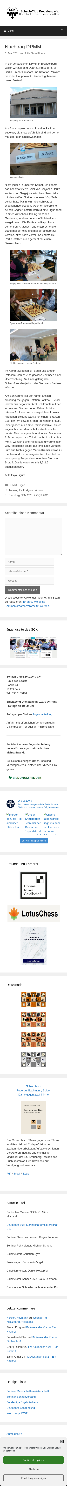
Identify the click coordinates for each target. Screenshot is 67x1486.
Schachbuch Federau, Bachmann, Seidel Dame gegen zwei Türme (33, 1090)
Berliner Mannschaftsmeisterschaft (28, 1391)
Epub (26, 1173)
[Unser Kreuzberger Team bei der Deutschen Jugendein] (33, 824)
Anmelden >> (15, 1433)
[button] (62, 1441)
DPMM (13, 485)
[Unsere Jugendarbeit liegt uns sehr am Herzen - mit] (52, 824)
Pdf (9, 1173)
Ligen (22, 485)
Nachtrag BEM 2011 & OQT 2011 (29, 495)
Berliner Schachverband (21, 1396)
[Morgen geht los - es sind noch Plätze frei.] (15, 824)
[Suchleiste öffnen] (62, 31)
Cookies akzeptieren (33, 1460)
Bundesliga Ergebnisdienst (23, 1402)
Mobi (17, 1173)
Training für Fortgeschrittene (26, 490)
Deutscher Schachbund (21, 1407)
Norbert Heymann (17, 1317)
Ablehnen (34, 1469)
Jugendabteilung (42, 714)
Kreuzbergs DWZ (17, 1413)
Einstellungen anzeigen (33, 1478)
